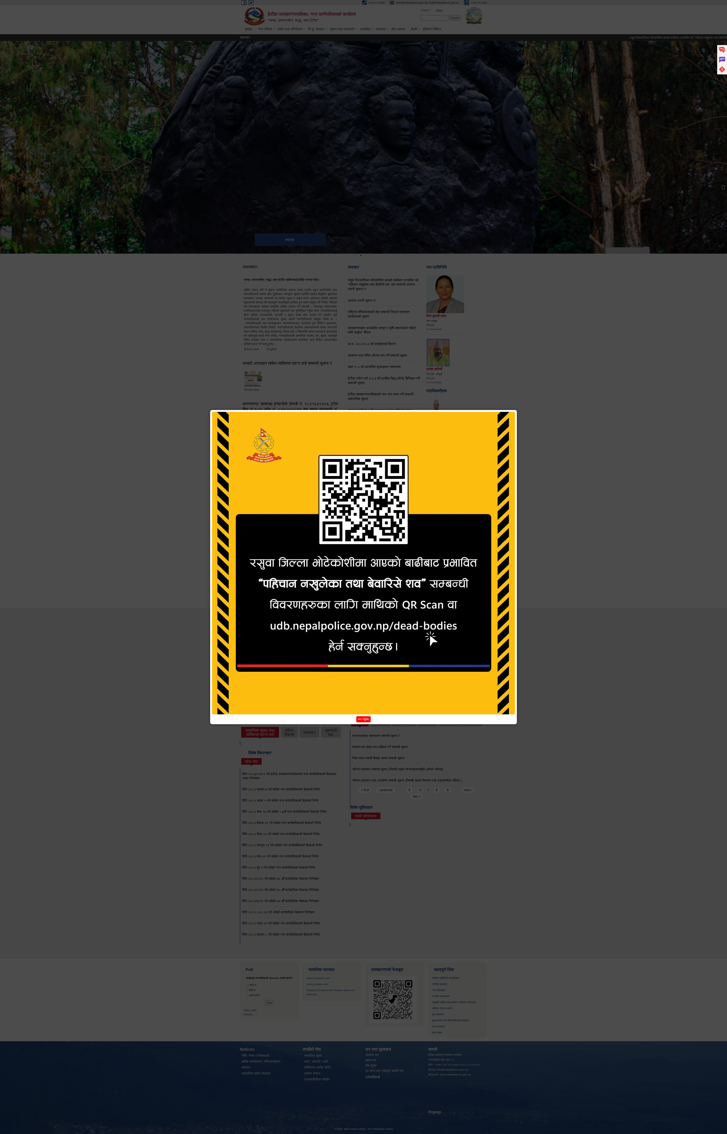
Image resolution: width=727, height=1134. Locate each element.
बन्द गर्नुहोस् (363, 719)
